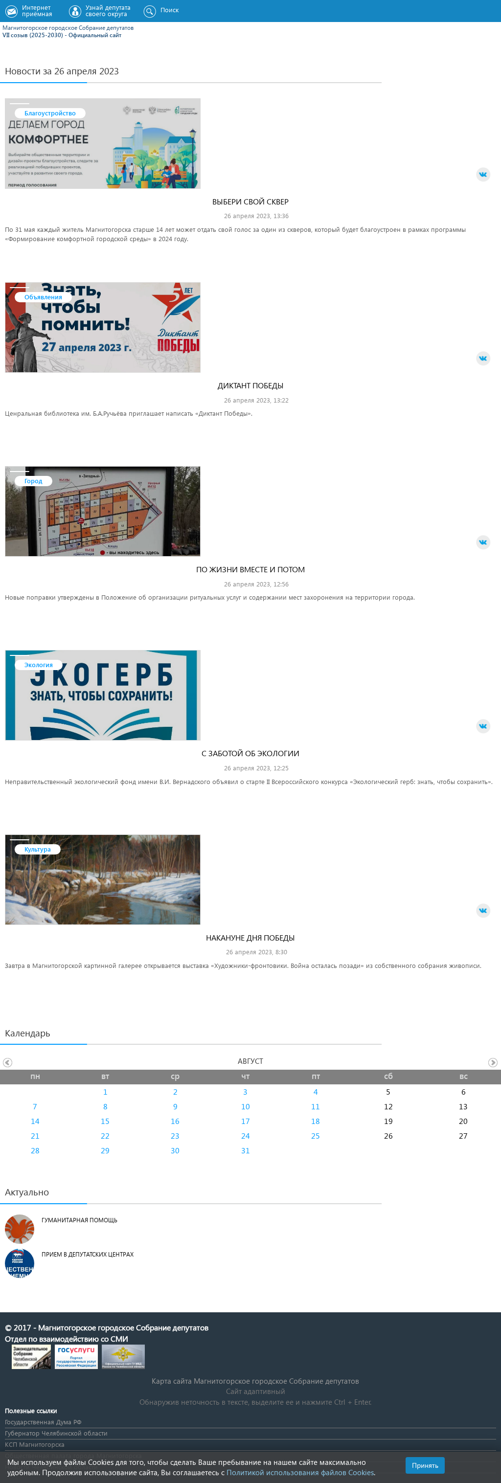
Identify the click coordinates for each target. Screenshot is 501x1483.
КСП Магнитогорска (35, 1444)
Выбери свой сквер (250, 201)
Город (33, 480)
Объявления (43, 296)
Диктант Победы (251, 385)
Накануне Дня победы (250, 937)
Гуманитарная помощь (79, 1220)
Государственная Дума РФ (43, 1421)
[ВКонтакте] (483, 174)
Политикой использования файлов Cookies (300, 1472)
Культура (37, 849)
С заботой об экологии (250, 753)
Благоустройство (50, 113)
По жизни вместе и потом (250, 569)
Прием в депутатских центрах (88, 1254)
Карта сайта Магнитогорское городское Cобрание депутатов (255, 1381)
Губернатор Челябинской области (56, 1433)
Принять (425, 1465)
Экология (38, 664)
